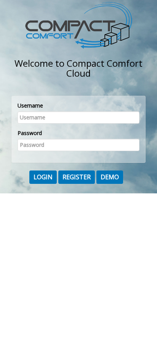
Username (30, 105)
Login (43, 177)
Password (30, 133)
